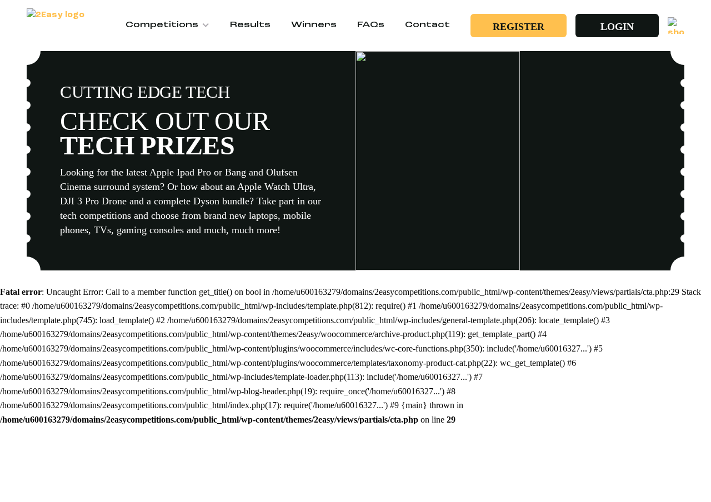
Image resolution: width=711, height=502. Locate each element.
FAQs (370, 25)
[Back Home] (60, 25)
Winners (314, 25)
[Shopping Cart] (676, 25)
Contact (427, 25)
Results (250, 25)
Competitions (162, 25)
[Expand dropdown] (207, 25)
